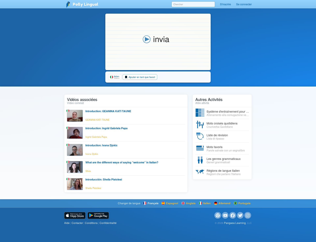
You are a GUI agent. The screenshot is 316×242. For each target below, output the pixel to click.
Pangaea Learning (235, 223)
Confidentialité (108, 223)
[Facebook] (232, 215)
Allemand (224, 203)
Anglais (190, 203)
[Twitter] (240, 215)
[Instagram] (247, 215)
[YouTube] (225, 215)
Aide (67, 223)
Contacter (77, 223)
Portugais (244, 203)
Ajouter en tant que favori (141, 77)
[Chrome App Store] (217, 215)
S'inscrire (225, 4)
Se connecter (244, 4)
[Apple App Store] (75, 215)
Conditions (91, 223)
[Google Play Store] (98, 215)
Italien (207, 203)
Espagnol (171, 203)
